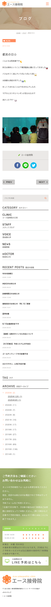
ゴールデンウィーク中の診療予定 (15, 354)
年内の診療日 (7, 273)
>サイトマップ (6, 592)
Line (25, 165)
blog (8, 40)
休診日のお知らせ (9, 283)
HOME (18, 33)
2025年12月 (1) (15, 396)
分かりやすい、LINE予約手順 (14, 364)
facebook (17, 165)
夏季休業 (5, 314)
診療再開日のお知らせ (11, 294)
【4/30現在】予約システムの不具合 (16, 344)
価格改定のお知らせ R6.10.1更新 (16, 304)
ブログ (24, 33)
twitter (33, 165)
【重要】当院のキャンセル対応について (17, 334)
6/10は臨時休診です (10, 324)
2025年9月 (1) (14, 400)
